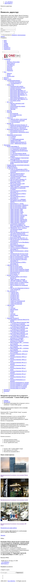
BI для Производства (16, 115)
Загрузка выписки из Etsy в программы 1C (17, 197)
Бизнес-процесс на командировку (19, 282)
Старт (11, 306)
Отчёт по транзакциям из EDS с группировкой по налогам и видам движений (19, 171)
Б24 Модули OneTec (12, 275)
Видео (8, 74)
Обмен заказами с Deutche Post (18, 219)
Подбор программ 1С (16, 82)
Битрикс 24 (10, 123)
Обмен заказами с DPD (16, 209)
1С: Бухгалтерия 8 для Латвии (18, 147)
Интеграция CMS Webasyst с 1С (19, 99)
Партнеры (10, 66)
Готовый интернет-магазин (17, 87)
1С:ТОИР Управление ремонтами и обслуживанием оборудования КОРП (19, 162)
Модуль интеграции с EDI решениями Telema (17, 181)
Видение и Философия (13, 62)
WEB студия (10, 84)
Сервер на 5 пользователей (17, 301)
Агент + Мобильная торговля (18, 143)
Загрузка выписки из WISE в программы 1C (18, 263)
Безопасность (14, 107)
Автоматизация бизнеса (13, 80)
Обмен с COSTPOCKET (17, 246)
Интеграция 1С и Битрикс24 (18, 127)
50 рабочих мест (14, 298)
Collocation (13, 105)
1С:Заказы (13, 136)
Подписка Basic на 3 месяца (17, 388)
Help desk (12, 109)
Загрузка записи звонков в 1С (18, 179)
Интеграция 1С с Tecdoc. (17, 203)
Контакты (6, 391)
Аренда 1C (10, 117)
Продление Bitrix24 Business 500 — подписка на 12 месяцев (19, 328)
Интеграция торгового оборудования (17, 129)
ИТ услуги (10, 102)
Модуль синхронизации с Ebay (18, 258)
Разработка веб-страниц (16, 86)
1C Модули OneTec (12, 167)
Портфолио (7, 389)
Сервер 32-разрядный (16, 302)
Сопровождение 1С (15, 83)
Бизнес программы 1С (13, 146)
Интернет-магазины (15, 89)
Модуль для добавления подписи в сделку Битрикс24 (19, 288)
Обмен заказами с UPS (16, 213)
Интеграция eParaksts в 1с (17, 245)
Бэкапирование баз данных (17, 106)
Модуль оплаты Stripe (16, 266)
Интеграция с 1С (15, 273)
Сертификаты (11, 64)
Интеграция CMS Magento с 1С (18, 94)
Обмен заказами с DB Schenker (18, 220)
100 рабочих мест (15, 299)
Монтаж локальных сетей (17, 103)
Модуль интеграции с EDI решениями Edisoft (17, 184)
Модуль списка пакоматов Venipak (19, 269)
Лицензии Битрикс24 (13, 318)
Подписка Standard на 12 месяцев (19, 384)
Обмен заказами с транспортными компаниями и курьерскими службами (19, 188)
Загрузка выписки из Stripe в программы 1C (18, 194)
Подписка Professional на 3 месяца (19, 382)
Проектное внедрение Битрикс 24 (19, 126)
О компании (7, 59)
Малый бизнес (14, 309)
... (4, 392)
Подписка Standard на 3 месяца (18, 385)
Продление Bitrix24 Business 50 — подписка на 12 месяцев (19, 337)
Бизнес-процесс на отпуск (17, 283)
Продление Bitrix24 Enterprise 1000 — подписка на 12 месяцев (19, 326)
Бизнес (12, 311)
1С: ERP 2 (13, 152)
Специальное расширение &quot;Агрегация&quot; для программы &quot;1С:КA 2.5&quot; (19, 225)
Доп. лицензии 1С (12, 291)
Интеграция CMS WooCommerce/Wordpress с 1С (18, 97)
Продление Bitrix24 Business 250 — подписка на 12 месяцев (19, 331)
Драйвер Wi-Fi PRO (15, 140)
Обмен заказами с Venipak (17, 216)
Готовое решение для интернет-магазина (18, 165)
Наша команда (11, 63)
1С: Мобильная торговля (17, 139)
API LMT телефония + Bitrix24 (18, 281)
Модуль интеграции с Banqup (18, 208)
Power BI (9, 112)
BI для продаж (14, 113)
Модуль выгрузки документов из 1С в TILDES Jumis (19, 235)
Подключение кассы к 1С (17, 130)
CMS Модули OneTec (13, 265)
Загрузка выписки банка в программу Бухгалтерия (17, 174)
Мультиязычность (15, 272)
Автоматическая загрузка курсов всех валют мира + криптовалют (19, 254)
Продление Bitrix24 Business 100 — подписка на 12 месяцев (19, 334)
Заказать (3, 535)
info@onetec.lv (8, 3)
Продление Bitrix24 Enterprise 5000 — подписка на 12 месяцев (19, 323)
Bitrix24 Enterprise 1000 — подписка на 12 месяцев (17, 340)
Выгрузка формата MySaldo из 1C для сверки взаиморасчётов (19, 233)
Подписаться (19, 572)
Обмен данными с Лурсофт (17, 279)
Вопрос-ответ (10, 76)
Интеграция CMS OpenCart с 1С (19, 92)
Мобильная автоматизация (14, 135)
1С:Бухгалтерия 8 (15, 122)
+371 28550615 (9, 2)
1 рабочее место (14, 293)
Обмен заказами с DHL (16, 210)
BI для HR (13, 116)
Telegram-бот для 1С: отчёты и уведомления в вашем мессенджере (18, 229)
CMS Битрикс (11, 305)
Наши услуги (7, 79)
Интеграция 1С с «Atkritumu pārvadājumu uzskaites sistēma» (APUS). (18, 201)
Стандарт (12, 308)
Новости (9, 73)
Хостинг (9, 110)
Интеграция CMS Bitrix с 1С (18, 90)
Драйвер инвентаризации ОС (18, 142)
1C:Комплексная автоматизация (19, 150)
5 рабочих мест (14, 292)
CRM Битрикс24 (11, 166)
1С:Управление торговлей (17, 120)
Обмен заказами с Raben (17, 218)
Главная (6, 400)
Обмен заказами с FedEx (17, 212)
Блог (5, 72)
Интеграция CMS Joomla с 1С (18, 93)
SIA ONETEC (11, 581)
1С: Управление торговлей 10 (18, 149)
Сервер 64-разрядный (16, 303)
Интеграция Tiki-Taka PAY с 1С (18, 238)
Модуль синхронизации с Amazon (19, 256)
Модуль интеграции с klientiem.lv (19, 205)
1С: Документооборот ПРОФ (18, 153)
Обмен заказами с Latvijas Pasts (18, 215)
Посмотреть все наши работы (9, 528)
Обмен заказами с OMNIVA (17, 222)
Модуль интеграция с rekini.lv (18, 206)
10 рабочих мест (14, 295)
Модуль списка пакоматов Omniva (19, 271)
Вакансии (9, 69)
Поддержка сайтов (15, 100)
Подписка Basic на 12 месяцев (18, 386)
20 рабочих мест (14, 296)
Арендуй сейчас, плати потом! (18, 119)
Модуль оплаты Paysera (16, 268)
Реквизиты (10, 70)
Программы (7, 145)
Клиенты (9, 67)
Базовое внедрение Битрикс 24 (18, 125)
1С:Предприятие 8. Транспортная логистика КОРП (19, 158)
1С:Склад (12, 137)
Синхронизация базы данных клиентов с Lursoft (18, 177)
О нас (8, 60)
